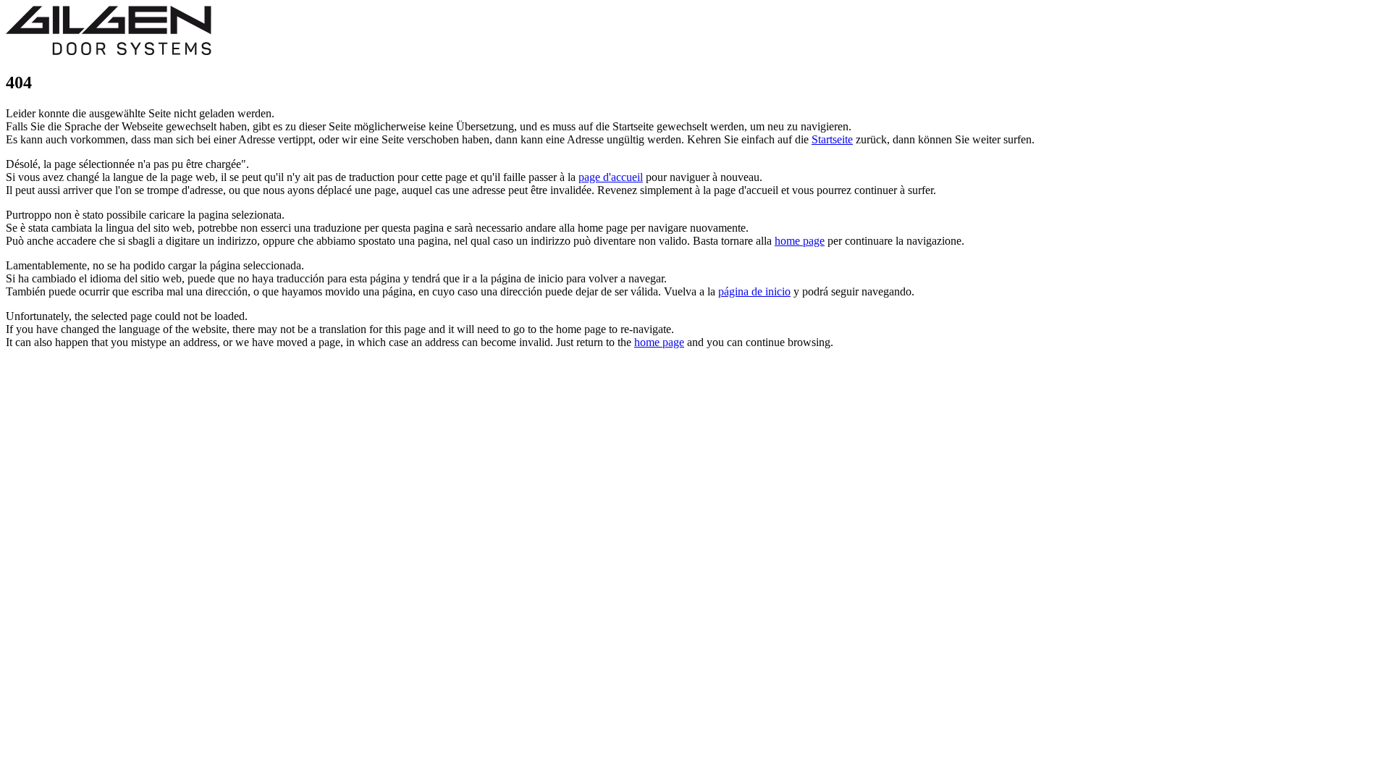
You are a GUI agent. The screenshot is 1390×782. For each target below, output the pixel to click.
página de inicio (754, 291)
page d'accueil (610, 177)
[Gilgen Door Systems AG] (108, 52)
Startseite (832, 139)
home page (800, 241)
